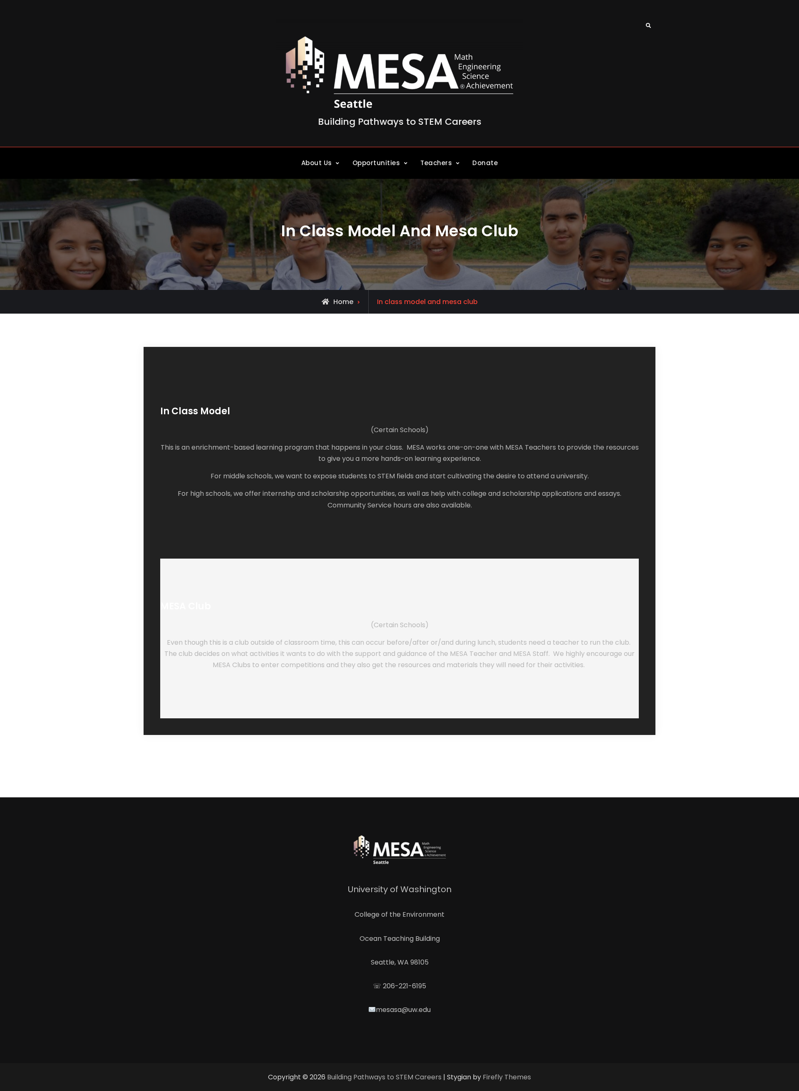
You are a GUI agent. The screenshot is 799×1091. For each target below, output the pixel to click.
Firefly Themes (507, 1077)
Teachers (436, 162)
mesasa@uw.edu (403, 1009)
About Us (316, 162)
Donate (485, 162)
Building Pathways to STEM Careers (399, 121)
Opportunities (376, 162)
